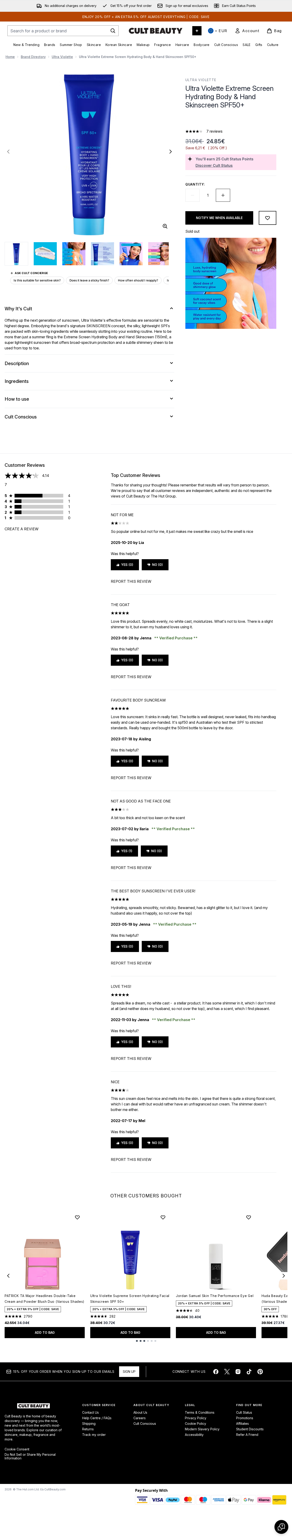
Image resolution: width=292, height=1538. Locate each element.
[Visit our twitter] (226, 1371)
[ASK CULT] (197, 30)
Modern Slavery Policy (202, 1429)
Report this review (131, 581)
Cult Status (244, 1412)
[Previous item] (8, 1275)
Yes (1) (126, 851)
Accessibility (194, 1435)
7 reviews (214, 131)
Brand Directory (33, 57)
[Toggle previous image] (8, 151)
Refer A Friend (247, 1435)
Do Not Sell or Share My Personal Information (30, 1456)
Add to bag (45, 1332)
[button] (230, 120)
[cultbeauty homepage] (155, 30)
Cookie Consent (17, 1449)
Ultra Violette (62, 57)
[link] (247, 30)
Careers (139, 1418)
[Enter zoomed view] (165, 226)
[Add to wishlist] (267, 218)
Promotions (244, 1418)
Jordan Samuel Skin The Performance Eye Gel (214, 1296)
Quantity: (195, 184)
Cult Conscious (144, 1423)
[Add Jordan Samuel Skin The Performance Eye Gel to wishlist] (248, 1217)
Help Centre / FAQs (96, 1418)
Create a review (22, 529)
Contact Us (90, 1412)
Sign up (129, 1371)
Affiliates (242, 1423)
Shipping (89, 1423)
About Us (140, 1412)
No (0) (157, 565)
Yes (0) (127, 565)
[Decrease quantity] (192, 195)
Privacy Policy (195, 1418)
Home (10, 57)
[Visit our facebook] (215, 1371)
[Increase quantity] (223, 195)
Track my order (94, 1435)
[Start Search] (113, 31)
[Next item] (283, 1275)
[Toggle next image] (170, 151)
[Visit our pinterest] (260, 1371)
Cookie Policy (195, 1423)
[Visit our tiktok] (249, 1371)
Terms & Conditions (199, 1412)
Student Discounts (250, 1429)
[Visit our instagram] (238, 1371)
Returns (88, 1429)
